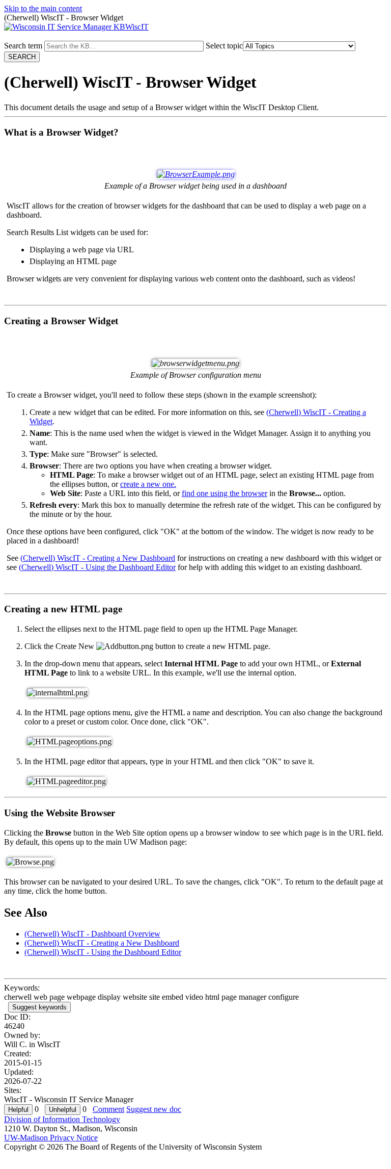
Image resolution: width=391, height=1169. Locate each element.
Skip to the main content (43, 8)
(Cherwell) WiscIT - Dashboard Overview (92, 933)
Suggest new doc (153, 1109)
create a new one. (148, 484)
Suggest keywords (39, 1007)
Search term (23, 45)
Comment (108, 1109)
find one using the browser (224, 493)
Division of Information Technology (62, 1119)
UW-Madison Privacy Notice (51, 1137)
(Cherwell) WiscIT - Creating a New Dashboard (97, 558)
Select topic (224, 45)
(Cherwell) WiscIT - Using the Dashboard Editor (97, 567)
